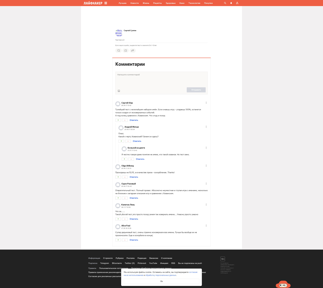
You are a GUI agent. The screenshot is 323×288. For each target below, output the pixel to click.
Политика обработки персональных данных (151, 268)
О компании (166, 258)
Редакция (142, 258)
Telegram (104, 263)
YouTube (153, 263)
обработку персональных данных (160, 275)
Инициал (164, 263)
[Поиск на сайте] (225, 3)
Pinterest (142, 263)
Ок (161, 281)
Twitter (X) (130, 263)
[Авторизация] (237, 3)
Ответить (134, 120)
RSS (173, 263)
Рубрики (120, 258)
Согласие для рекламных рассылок (104, 276)
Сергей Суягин (130, 30)
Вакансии (153, 258)
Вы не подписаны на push (190, 263)
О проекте (108, 258)
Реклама (130, 258)
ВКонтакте (117, 263)
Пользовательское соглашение (113, 268)
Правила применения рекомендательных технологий (113, 272)
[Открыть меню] (206, 102)
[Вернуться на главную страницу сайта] (93, 3)
